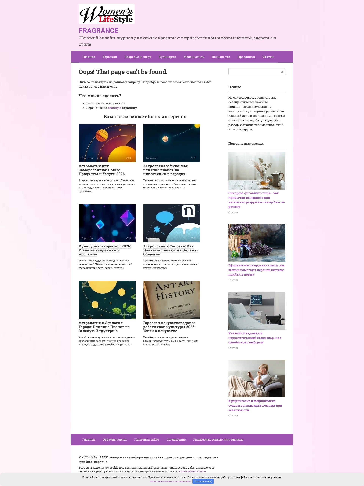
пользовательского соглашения (170, 481)
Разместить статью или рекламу (218, 439)
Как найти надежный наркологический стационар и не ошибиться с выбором (254, 337)
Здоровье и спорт (138, 57)
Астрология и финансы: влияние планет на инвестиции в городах (165, 169)
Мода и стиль (194, 57)
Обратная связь (115, 439)
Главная (88, 57)
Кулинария (167, 57)
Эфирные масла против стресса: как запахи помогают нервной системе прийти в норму (256, 269)
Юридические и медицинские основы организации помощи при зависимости (255, 405)
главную (114, 108)
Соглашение (176, 439)
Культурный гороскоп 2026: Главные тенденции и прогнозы (105, 250)
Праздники (246, 57)
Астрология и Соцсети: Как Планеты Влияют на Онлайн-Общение (170, 250)
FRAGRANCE (98, 31)
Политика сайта (146, 439)
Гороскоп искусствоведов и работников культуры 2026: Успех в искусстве (169, 326)
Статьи (268, 57)
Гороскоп (110, 57)
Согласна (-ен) (203, 481)
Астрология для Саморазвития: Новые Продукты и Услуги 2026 (102, 169)
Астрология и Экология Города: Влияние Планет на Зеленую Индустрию (104, 326)
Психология (221, 57)
